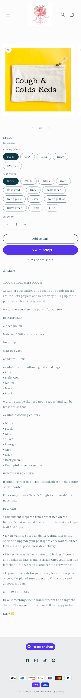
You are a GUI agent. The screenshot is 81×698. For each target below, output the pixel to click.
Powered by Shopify (53, 691)
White (28, 181)
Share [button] (11, 270)
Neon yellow (56, 199)
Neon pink (14, 199)
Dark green (54, 189)
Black (11, 156)
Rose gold (13, 189)
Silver (46, 181)
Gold (63, 181)
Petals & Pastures (34, 691)
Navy (60, 156)
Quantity (8, 216)
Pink (44, 156)
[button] (8, 14)
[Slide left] (32, 128)
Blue (52, 207)
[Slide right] (49, 128)
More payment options (40, 259)
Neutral (12, 165)
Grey (27, 156)
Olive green (15, 207)
